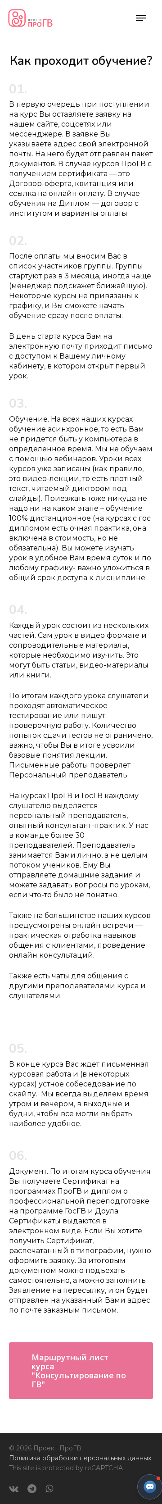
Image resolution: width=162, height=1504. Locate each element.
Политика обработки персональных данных (80, 1458)
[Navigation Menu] (141, 18)
